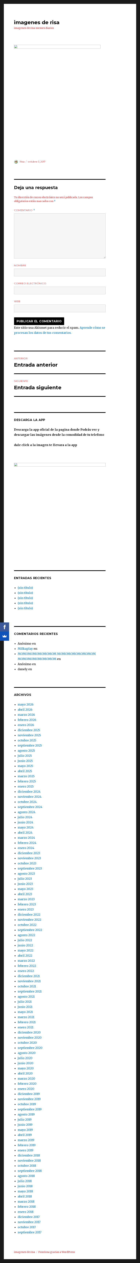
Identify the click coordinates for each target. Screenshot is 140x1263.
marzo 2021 (26, 1017)
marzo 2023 (26, 899)
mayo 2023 (25, 889)
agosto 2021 (26, 996)
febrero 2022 (27, 966)
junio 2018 (25, 1186)
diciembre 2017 (29, 1217)
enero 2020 (26, 1089)
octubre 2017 (27, 1227)
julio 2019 (25, 1119)
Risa (22, 161)
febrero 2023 (27, 904)
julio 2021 (25, 1001)
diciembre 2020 (29, 1032)
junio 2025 (25, 761)
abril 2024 (25, 832)
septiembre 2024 (30, 807)
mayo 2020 (26, 1068)
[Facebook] (4, 627)
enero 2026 (26, 725)
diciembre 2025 (29, 730)
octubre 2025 (27, 740)
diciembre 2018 (29, 1155)
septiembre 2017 (29, 1232)
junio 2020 (25, 1063)
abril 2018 (25, 1196)
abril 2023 (25, 894)
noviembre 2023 (29, 858)
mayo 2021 (25, 1012)
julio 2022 (25, 940)
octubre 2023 (27, 863)
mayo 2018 (25, 1191)
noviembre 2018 (29, 1160)
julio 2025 (25, 756)
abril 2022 (25, 955)
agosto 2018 (26, 1176)
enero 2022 (26, 971)
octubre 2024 (27, 802)
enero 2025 (26, 786)
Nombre (20, 265)
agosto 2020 (27, 1053)
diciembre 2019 (29, 1094)
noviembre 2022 (29, 919)
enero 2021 (25, 1027)
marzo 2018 (26, 1201)
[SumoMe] (4, 636)
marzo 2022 (26, 960)
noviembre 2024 (29, 797)
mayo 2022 (25, 950)
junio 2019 (25, 1124)
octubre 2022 (27, 925)
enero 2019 (25, 1150)
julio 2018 (25, 1181)
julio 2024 (25, 817)
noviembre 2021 (29, 981)
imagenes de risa (36, 22)
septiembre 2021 (30, 991)
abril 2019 (25, 1135)
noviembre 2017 (29, 1222)
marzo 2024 (26, 837)
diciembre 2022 (29, 914)
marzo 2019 (26, 1140)
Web (17, 301)
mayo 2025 (25, 766)
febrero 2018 (27, 1206)
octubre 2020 (27, 1042)
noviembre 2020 (30, 1037)
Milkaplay (25, 648)
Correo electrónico (30, 283)
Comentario (24, 210)
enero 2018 (26, 1212)
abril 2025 (25, 771)
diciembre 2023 (29, 853)
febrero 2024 (27, 843)
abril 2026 (25, 709)
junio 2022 (25, 945)
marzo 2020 (26, 1078)
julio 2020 (25, 1058)
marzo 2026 (26, 715)
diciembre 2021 (29, 976)
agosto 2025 (26, 750)
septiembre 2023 (30, 868)
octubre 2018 (27, 1165)
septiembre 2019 (30, 1109)
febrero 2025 (27, 781)
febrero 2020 (27, 1083)
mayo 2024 (26, 827)
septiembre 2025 (30, 745)
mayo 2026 (26, 704)
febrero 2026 (27, 720)
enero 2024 (26, 848)
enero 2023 (26, 909)
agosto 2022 (26, 935)
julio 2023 (25, 878)
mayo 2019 (25, 1130)
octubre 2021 (27, 986)
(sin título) (25, 587)
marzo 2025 (26, 776)
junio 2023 (25, 884)
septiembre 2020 (30, 1048)
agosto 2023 (26, 873)
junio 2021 (25, 1007)
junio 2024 (25, 822)
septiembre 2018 (30, 1171)
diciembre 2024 (29, 791)
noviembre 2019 (29, 1099)
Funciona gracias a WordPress (56, 1252)
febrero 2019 (27, 1145)
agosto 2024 (26, 812)
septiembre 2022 (30, 930)
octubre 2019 (27, 1104)
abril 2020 (25, 1073)
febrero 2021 (27, 1022)
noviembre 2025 (29, 735)
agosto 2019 (26, 1114)
